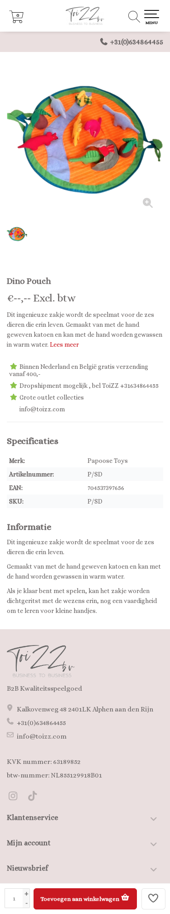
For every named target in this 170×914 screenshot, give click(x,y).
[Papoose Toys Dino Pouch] (85, 139)
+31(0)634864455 (136, 42)
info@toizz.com (42, 736)
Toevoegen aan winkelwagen (80, 898)
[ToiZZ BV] (85, 16)
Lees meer (64, 344)
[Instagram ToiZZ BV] (16, 797)
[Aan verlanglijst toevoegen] (153, 898)
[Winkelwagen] (16, 20)
